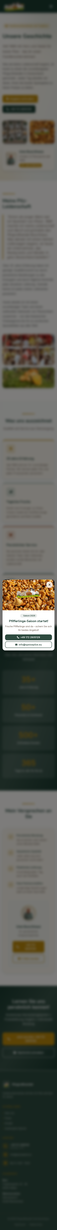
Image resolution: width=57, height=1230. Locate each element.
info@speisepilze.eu (30, 644)
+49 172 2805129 (30, 637)
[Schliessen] (49, 584)
